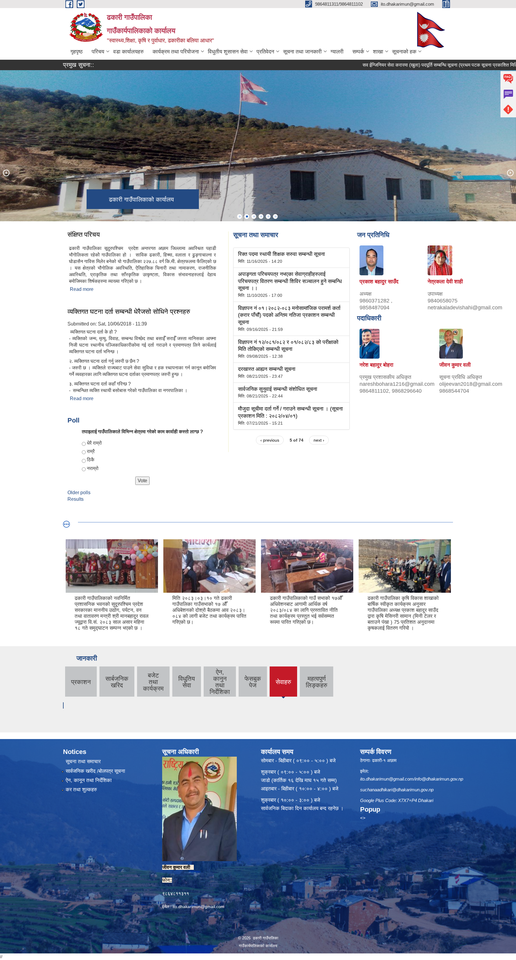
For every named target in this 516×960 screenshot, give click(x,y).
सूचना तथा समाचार (83, 761)
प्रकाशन (81, 681)
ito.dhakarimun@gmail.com (198, 906)
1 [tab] (239, 216)
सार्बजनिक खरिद (116, 682)
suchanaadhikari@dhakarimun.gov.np (397, 789)
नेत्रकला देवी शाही (445, 282)
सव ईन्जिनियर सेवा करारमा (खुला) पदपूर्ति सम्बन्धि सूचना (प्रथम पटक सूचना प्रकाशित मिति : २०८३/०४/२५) (421, 64)
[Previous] (6, 173)
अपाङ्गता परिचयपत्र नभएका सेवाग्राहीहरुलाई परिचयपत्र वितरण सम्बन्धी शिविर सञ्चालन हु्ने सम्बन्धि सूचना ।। (290, 281)
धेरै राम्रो (94, 443)
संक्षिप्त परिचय (83, 234)
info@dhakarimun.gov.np (439, 778)
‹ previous (269, 440)
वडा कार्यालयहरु (128, 52)
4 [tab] (261, 216)
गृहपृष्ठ (76, 52)
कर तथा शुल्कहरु (81, 789)
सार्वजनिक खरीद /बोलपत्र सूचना (95, 771)
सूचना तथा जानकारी (302, 52)
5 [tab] (268, 216)
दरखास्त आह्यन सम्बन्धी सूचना (266, 369)
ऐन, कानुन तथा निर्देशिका (220, 682)
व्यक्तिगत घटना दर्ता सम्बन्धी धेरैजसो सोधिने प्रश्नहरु (128, 311)
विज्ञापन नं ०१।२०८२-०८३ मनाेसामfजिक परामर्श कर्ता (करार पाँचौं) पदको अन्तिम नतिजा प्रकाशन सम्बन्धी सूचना (289, 315)
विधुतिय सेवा (186, 682)
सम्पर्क (358, 52)
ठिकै (90, 459)
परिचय (98, 52)
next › (319, 440)
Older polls (78, 492)
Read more (81, 289)
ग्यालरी (337, 52)
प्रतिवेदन (265, 52)
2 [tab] (246, 216)
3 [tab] (253, 216)
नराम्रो (93, 468)
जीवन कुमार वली (455, 365)
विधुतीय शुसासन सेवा (228, 52)
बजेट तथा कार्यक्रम (153, 682)
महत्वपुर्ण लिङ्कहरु (316, 682)
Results (75, 499)
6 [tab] (275, 216)
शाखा (378, 52)
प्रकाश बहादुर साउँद (379, 282)
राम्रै (91, 451)
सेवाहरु (283, 686)
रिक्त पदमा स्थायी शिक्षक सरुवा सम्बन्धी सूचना (281, 254)
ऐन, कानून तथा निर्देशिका (89, 780)
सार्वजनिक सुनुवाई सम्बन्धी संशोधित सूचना (277, 389)
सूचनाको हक (404, 52)
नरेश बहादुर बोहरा (376, 365)
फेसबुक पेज (253, 682)
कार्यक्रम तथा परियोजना (176, 52)
